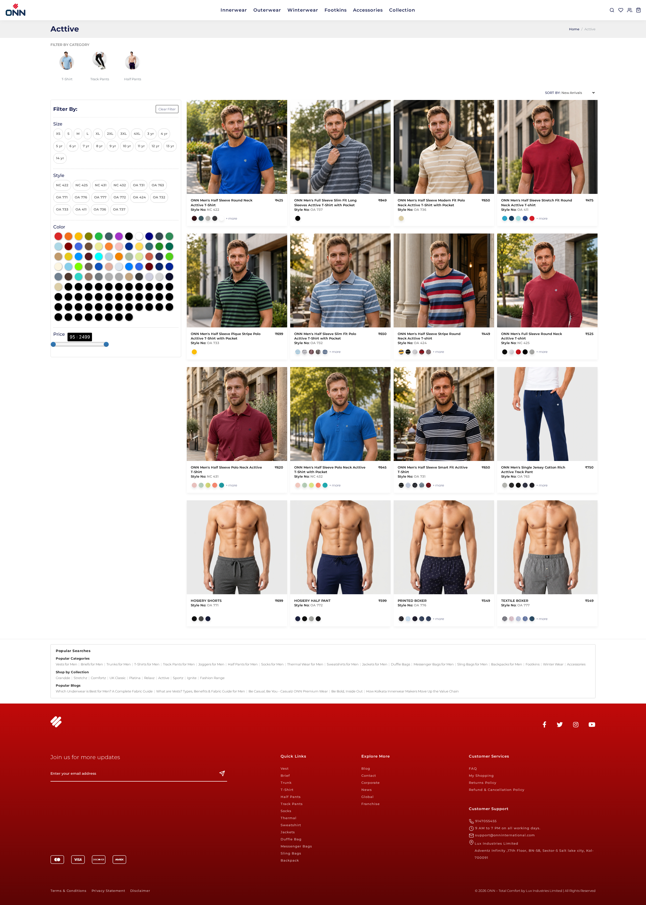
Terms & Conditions (68, 890)
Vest (285, 768)
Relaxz (149, 678)
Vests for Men (66, 664)
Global (367, 797)
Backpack (290, 860)
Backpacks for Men (506, 664)
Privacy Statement (108, 890)
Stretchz (80, 678)
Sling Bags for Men (472, 664)
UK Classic (118, 678)
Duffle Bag (291, 839)
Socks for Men (272, 664)
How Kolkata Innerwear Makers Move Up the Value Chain (412, 691)
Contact (368, 775)
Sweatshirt (291, 825)
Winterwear (302, 10)
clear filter (167, 109)
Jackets (288, 832)
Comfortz (98, 678)
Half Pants (291, 797)
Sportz (178, 678)
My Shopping (481, 775)
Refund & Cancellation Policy (496, 790)
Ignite (192, 678)
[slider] (53, 344)
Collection (402, 10)
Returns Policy (482, 783)
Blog (365, 768)
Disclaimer (140, 890)
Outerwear (267, 10)
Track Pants (292, 804)
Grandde (63, 678)
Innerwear (234, 10)
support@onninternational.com (504, 835)
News (366, 790)
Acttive (163, 678)
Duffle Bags (400, 664)
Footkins (336, 10)
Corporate (370, 783)
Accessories (368, 10)
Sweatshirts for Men (343, 664)
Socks (286, 811)
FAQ (473, 768)
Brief (285, 775)
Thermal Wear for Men (305, 664)
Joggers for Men (211, 664)
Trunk (286, 783)
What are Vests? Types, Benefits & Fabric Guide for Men (200, 691)
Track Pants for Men (179, 664)
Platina (135, 678)
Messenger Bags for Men (434, 664)
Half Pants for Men (243, 664)
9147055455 (485, 821)
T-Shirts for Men (146, 664)
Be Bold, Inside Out (347, 691)
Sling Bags (291, 853)
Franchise (370, 804)
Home (574, 29)
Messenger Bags (296, 846)
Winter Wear (553, 664)
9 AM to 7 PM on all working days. (507, 828)
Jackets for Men (374, 664)
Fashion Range (212, 678)
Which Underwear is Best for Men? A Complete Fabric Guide (104, 691)
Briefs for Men (92, 664)
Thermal (289, 818)
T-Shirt (287, 790)
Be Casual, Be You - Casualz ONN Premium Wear (288, 691)
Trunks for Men (118, 664)
